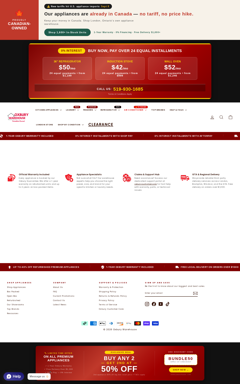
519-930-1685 (128, 89)
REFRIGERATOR (108, 109)
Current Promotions (64, 296)
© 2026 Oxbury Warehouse (120, 329)
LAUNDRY (71, 109)
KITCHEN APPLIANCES (47, 109)
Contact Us (59, 300)
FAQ (55, 291)
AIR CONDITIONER (134, 109)
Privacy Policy (106, 300)
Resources (12, 313)
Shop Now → (181, 370)
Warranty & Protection (111, 287)
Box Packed (13, 291)
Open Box (12, 296)
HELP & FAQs (177, 109)
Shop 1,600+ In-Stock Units (67, 32)
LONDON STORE (44, 124)
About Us (58, 287)
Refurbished (13, 300)
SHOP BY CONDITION (69, 124)
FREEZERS (88, 109)
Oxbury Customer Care (111, 309)
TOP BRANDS (158, 109)
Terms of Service (108, 304)
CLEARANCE (100, 124)
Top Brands (13, 309)
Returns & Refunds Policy (113, 296)
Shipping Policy (107, 291)
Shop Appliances (16, 287)
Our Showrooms (15, 304)
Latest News (59, 304)
